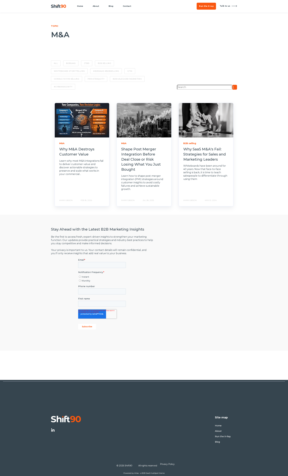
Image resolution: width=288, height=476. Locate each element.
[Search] (234, 87)
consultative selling (66, 79)
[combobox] (204, 87)
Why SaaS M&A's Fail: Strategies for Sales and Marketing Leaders (204, 154)
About (218, 431)
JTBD (86, 63)
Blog (217, 442)
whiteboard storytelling (69, 71)
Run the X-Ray (223, 436)
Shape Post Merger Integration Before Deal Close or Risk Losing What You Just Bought (141, 159)
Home (218, 425)
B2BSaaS (71, 63)
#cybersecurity (63, 87)
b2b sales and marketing (127, 79)
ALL (56, 63)
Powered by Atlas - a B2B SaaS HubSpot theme (144, 473)
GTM (129, 71)
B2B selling (104, 63)
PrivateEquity (96, 79)
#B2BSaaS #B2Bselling (106, 71)
